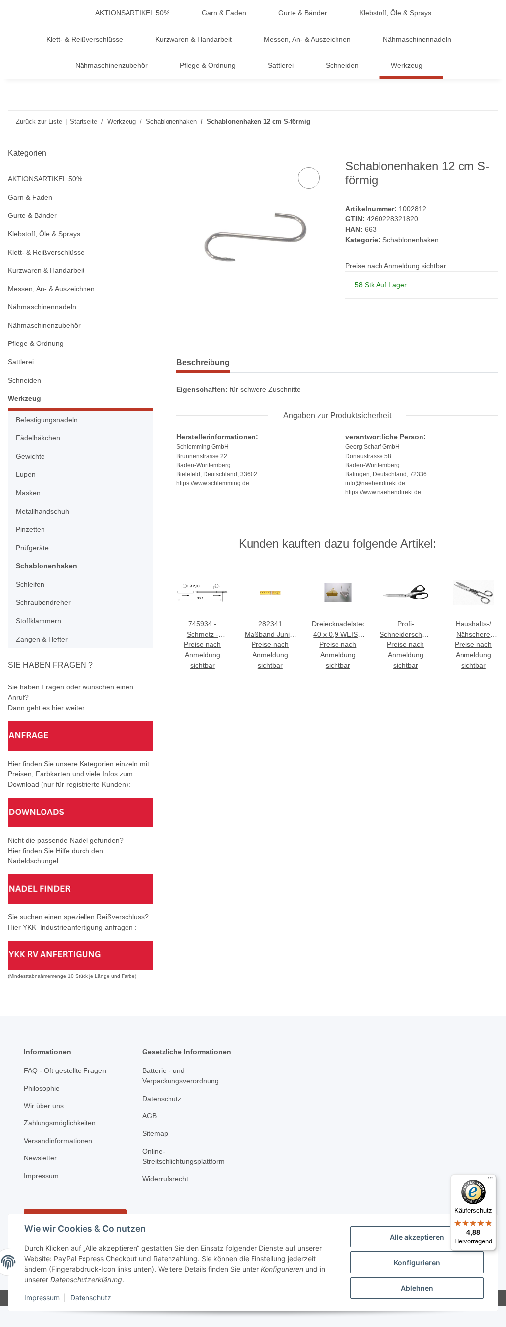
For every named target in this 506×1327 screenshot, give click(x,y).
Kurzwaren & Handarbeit (46, 270)
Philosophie (42, 1088)
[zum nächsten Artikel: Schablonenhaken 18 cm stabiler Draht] (487, 121)
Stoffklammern (38, 621)
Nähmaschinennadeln (42, 307)
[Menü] (490, 1180)
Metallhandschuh (42, 511)
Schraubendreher (43, 602)
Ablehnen (417, 1288)
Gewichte (30, 456)
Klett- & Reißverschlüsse (46, 252)
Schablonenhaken (410, 240)
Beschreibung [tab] (203, 362)
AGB (149, 1116)
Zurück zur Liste (39, 121)
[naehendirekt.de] (69, 13)
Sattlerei (21, 362)
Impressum (42, 1297)
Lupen (26, 474)
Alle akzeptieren (417, 1237)
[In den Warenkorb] (184, 153)
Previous (194, 619)
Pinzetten (30, 529)
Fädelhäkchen (38, 438)
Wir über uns (44, 1106)
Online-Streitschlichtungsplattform (183, 1156)
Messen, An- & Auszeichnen (51, 289)
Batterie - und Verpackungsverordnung (180, 1076)
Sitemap (155, 1133)
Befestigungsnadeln (47, 420)
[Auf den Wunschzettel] (309, 178)
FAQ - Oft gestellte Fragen (65, 1070)
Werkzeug (24, 398)
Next (481, 619)
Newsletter (40, 1158)
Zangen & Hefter (42, 639)
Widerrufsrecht (165, 1179)
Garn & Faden (30, 197)
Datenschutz (90, 1297)
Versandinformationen (58, 1141)
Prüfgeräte (32, 548)
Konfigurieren (417, 1262)
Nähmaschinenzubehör (44, 325)
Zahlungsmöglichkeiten (60, 1123)
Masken (28, 493)
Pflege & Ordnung (36, 343)
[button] (80, 179)
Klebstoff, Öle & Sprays (44, 234)
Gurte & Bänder (32, 215)
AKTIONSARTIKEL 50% (45, 179)
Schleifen (30, 584)
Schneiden (24, 380)
